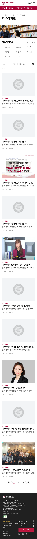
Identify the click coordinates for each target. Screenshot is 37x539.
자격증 (18, 56)
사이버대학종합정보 (7, 535)
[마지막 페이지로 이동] (29, 482)
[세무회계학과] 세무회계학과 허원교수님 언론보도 (16, 265)
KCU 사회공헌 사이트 (22, 526)
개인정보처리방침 (6, 521)
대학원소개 (12, 8)
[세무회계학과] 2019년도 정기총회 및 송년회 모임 (16, 306)
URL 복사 (34, 42)
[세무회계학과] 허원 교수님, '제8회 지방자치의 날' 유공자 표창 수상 (18, 183)
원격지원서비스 (26, 530)
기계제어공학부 (31, 8)
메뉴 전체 (35, 8)
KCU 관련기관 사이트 (22, 521)
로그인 (29, 3)
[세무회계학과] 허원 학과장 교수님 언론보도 (14, 142)
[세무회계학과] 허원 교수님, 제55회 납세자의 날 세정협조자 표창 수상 (18, 101)
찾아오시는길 (5, 533)
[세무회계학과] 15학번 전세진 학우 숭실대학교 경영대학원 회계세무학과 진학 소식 (18, 347)
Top (34, 532)
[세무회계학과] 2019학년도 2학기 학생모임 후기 (16, 470)
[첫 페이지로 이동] (8, 482)
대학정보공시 (5, 531)
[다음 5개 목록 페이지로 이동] (26, 482)
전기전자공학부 (20, 8)
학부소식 (29, 52)
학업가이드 (7, 56)
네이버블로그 (32, 42)
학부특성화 (18, 47)
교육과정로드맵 (29, 47)
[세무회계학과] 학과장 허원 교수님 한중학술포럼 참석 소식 (18, 429)
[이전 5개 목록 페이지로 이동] (11, 482)
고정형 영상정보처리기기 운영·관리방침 (10, 523)
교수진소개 (18, 52)
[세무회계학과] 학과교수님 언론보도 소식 (13, 388)
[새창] (5, 516)
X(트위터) (27, 42)
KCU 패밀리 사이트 (22, 523)
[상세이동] (18, 84)
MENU (34, 3)
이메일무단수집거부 (7, 525)
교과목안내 (7, 52)
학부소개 (4, 8)
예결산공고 (5, 527)
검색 (33, 64)
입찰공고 (4, 529)
